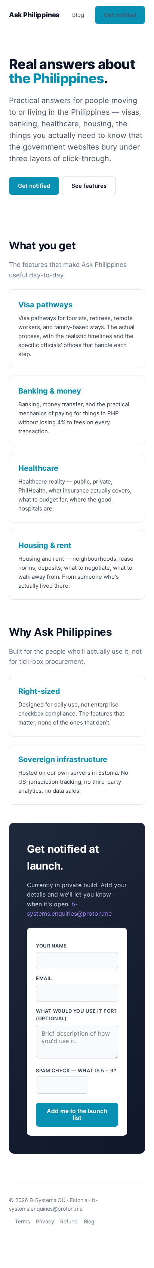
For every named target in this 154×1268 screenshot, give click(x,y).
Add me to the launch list (77, 1114)
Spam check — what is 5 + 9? (76, 1070)
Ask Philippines (34, 15)
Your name (51, 946)
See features (89, 185)
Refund (69, 1221)
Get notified (120, 14)
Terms (22, 1221)
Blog (78, 14)
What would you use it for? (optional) (76, 1015)
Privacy (45, 1221)
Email (44, 978)
